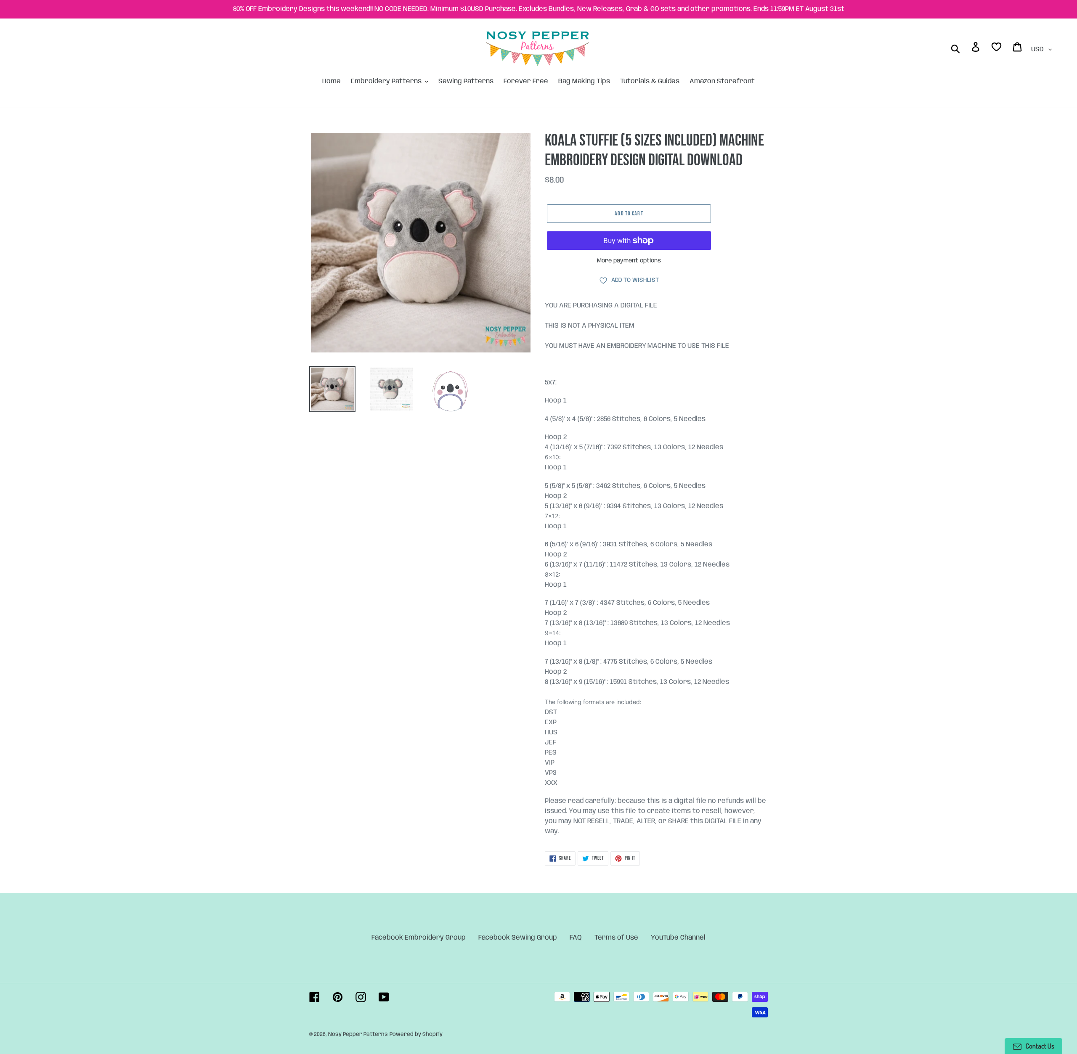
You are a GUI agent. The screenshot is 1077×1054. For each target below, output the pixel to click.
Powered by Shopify (416, 1034)
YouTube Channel (678, 937)
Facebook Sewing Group (517, 937)
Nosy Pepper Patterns (358, 1034)
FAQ (576, 937)
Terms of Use (616, 937)
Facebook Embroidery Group (418, 937)
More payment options (629, 261)
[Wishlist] (997, 48)
